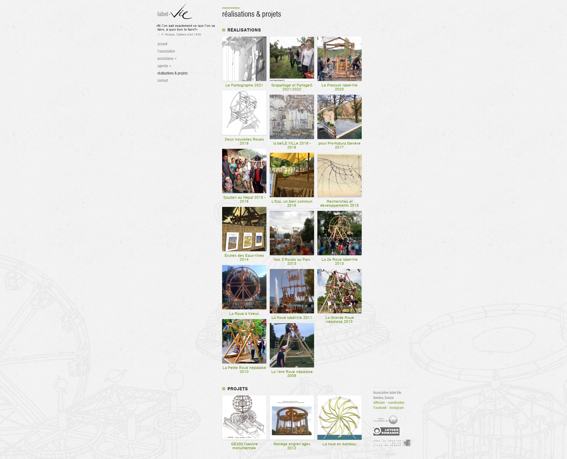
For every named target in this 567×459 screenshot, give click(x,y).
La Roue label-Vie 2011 (292, 318)
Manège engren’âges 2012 (292, 446)
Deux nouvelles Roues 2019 (244, 141)
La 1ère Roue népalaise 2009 (292, 374)
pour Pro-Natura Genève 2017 (339, 145)
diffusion (379, 402)
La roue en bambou (339, 444)
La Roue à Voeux (244, 314)
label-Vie (175, 11)
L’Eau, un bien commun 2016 (292, 204)
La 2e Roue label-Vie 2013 (340, 262)
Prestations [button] (165, 59)
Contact (162, 80)
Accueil (162, 44)
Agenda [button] (163, 66)
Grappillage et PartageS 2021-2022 (292, 87)
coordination (396, 402)
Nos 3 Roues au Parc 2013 (292, 262)
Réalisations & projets (177, 73)
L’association (166, 51)
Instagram (397, 407)
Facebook (380, 407)
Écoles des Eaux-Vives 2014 (244, 258)
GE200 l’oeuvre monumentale (244, 446)
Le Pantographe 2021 (244, 85)
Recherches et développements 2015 (339, 204)
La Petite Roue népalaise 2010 (244, 370)
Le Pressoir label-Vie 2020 (339, 87)
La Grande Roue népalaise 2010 (339, 320)
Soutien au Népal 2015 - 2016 (244, 200)
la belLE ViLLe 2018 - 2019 (292, 145)
